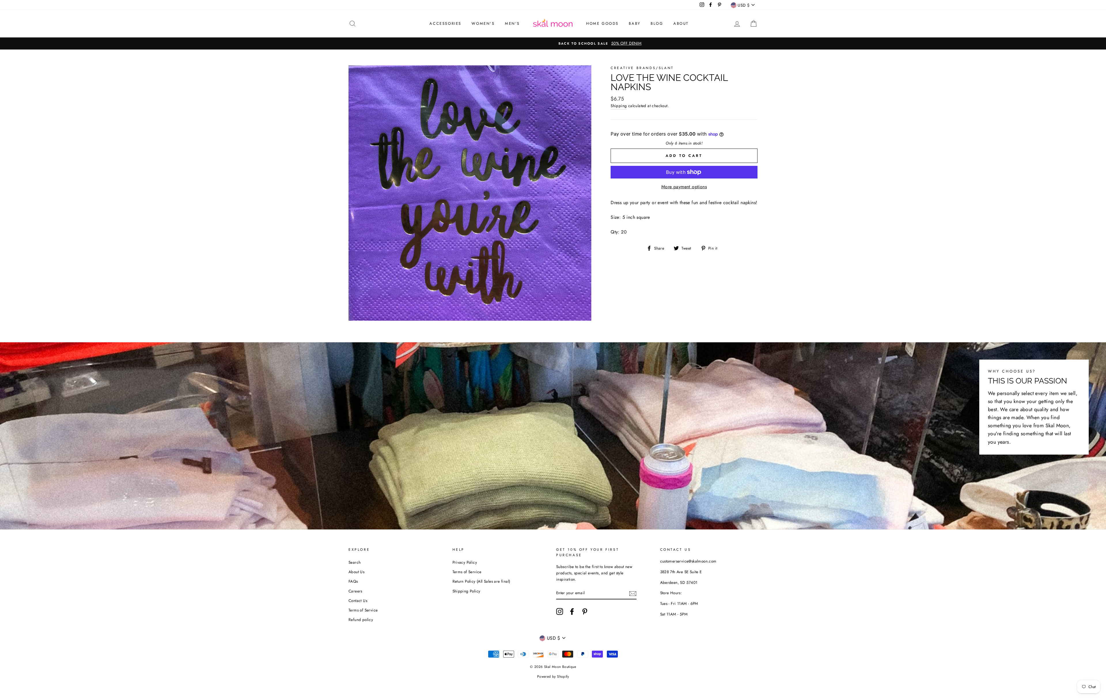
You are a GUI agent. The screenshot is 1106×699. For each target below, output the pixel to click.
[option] (553, 43)
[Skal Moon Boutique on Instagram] (559, 611)
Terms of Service (363, 610)
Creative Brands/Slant (642, 68)
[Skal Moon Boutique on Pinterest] (584, 611)
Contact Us (358, 600)
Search (355, 562)
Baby (634, 23)
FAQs (353, 581)
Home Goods (602, 23)
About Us (356, 572)
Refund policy (361, 619)
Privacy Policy (464, 562)
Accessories (445, 23)
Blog (657, 23)
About (681, 23)
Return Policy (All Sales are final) (481, 581)
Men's (512, 23)
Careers (355, 591)
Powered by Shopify (553, 676)
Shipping (619, 106)
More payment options (684, 186)
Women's (483, 23)
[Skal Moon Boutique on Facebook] (572, 611)
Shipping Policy (466, 591)
